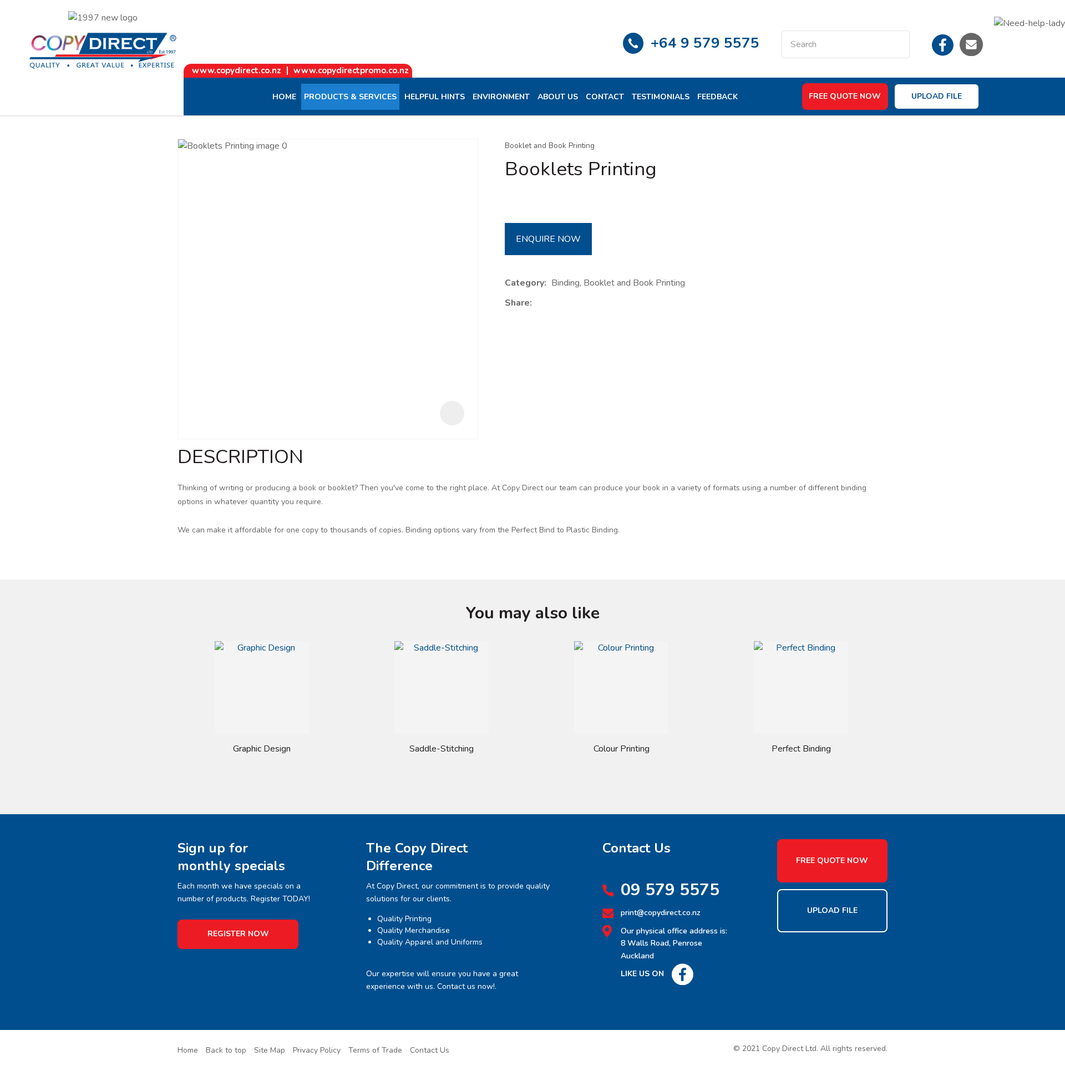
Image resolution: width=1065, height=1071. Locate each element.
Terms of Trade (375, 1050)
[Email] (571, 303)
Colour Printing (622, 749)
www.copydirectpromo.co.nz (351, 70)
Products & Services (350, 97)
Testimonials (660, 97)
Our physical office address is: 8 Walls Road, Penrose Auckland (674, 943)
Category (524, 283)
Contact (605, 97)
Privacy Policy (317, 1050)
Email (971, 44)
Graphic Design (262, 749)
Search (896, 44)
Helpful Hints (434, 97)
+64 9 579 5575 (705, 43)
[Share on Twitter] (553, 303)
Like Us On (642, 973)
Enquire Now (548, 239)
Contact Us (429, 1050)
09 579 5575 (670, 890)
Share (517, 303)
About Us (557, 97)
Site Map (269, 1050)
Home (284, 97)
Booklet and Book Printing (550, 145)
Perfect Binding (801, 749)
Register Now (238, 933)
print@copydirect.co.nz (661, 912)
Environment (501, 97)
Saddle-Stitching (441, 749)
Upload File (936, 96)
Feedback (717, 97)
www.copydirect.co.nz (236, 70)
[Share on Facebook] (539, 303)
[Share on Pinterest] (588, 303)
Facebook (943, 44)
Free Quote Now (845, 96)
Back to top (226, 1050)
